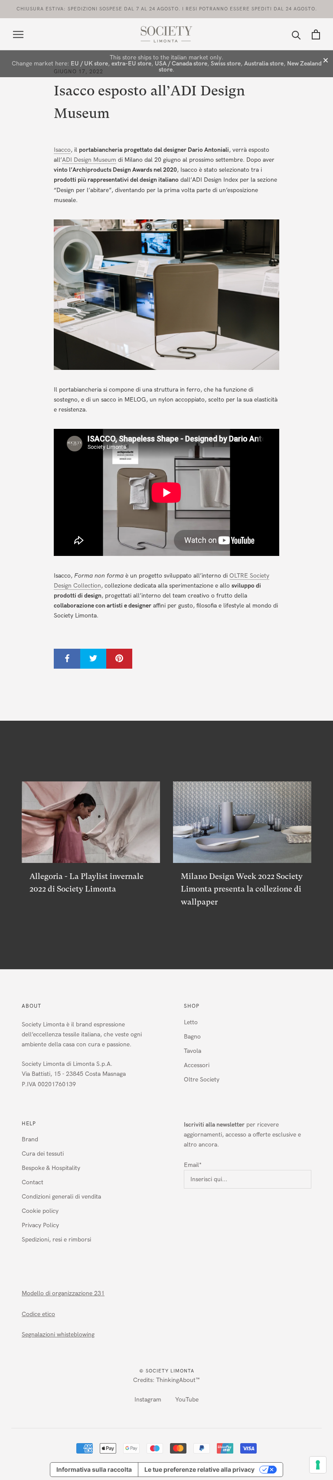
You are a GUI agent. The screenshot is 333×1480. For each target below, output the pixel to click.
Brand (30, 1139)
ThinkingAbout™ (178, 1380)
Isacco (62, 150)
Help (29, 1124)
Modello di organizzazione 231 (63, 1293)
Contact (32, 1182)
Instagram (147, 1399)
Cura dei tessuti (43, 1153)
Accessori (196, 1065)
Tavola (192, 1051)
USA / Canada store (181, 63)
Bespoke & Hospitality (51, 1168)
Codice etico (38, 1314)
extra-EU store (131, 63)
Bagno (192, 1036)
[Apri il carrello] (316, 34)
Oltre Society (201, 1079)
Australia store (264, 63)
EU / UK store (89, 63)
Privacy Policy (40, 1225)
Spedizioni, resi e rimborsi (56, 1239)
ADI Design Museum (89, 159)
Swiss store (226, 63)
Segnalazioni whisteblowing (58, 1334)
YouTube (187, 1399)
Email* (193, 1165)
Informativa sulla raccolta (94, 1469)
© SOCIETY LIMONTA (166, 1371)
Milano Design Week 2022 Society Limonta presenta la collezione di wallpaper (242, 889)
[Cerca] (296, 34)
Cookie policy (40, 1211)
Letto (191, 1022)
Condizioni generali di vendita (61, 1196)
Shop (191, 1006)
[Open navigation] (18, 34)
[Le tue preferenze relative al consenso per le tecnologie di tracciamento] (318, 1465)
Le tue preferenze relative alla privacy (199, 1469)
